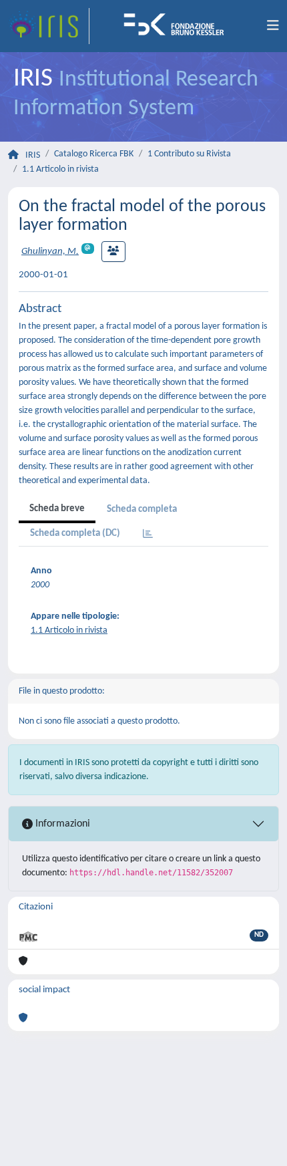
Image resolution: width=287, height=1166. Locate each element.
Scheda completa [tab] (142, 509)
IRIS (32, 155)
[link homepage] (48, 26)
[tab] (147, 535)
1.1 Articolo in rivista (60, 169)
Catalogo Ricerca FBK (93, 154)
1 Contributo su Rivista (189, 154)
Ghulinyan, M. (50, 252)
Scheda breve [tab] (57, 509)
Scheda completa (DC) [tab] (75, 534)
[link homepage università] (178, 26)
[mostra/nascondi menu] (273, 26)
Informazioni (61, 824)
